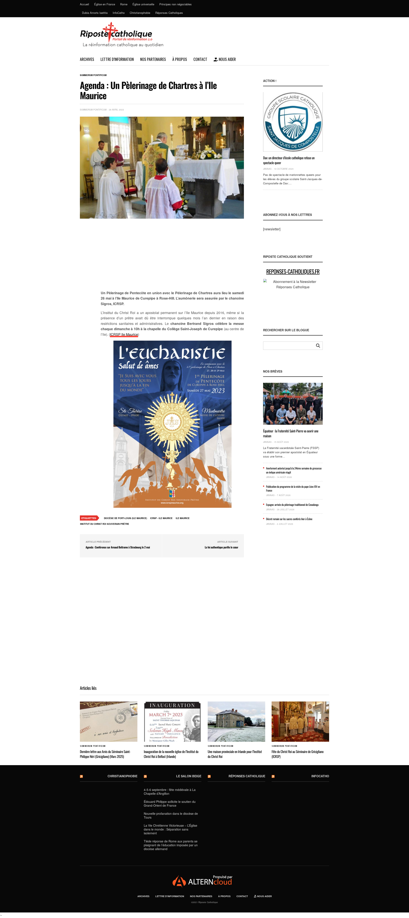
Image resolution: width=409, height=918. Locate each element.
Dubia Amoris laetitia (95, 13)
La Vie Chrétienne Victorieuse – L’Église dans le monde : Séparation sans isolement (170, 829)
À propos (179, 59)
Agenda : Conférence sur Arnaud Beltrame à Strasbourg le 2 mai (118, 547)
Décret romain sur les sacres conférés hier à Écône (289, 519)
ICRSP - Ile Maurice (161, 518)
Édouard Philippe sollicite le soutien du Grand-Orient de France (170, 803)
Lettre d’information (117, 59)
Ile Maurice (183, 518)
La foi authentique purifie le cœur (221, 547)
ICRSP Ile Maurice (124, 334)
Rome (123, 4)
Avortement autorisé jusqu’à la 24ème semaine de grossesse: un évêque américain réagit (294, 470)
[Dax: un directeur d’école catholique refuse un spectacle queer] (293, 122)
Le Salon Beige (188, 776)
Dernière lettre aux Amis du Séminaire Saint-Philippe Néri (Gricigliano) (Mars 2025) (105, 754)
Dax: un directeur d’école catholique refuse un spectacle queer (289, 160)
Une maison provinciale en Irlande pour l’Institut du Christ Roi (235, 754)
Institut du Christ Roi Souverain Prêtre (104, 523)
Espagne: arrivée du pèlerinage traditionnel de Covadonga (292, 504)
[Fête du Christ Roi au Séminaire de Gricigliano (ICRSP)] (300, 721)
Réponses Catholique (247, 776)
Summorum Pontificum (93, 75)
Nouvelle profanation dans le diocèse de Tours (171, 815)
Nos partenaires (153, 59)
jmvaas (267, 168)
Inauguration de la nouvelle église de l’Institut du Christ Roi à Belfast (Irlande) (171, 754)
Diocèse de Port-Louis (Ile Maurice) (125, 518)
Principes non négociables (175, 4)
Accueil (84, 4)
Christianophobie (140, 13)
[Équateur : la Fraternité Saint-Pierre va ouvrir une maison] (293, 404)
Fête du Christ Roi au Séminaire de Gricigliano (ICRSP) (297, 754)
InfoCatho (119, 13)
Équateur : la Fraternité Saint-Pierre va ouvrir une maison (290, 433)
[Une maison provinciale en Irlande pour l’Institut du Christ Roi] (236, 721)
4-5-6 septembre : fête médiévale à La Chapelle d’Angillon (170, 791)
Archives (87, 59)
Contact (200, 59)
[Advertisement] (172, 257)
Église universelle (143, 4)
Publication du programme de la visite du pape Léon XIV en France (293, 488)
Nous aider (227, 59)
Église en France (104, 4)
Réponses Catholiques (169, 13)
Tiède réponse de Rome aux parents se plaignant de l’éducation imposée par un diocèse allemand (171, 845)
